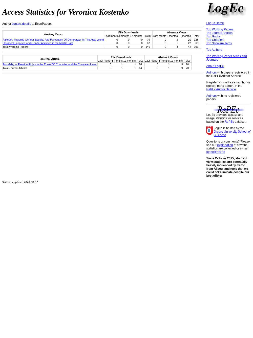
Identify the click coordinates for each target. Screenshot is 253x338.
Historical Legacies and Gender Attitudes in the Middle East (38, 43)
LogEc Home (215, 23)
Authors (211, 72)
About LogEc (215, 66)
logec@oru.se (215, 152)
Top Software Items (219, 43)
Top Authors (214, 49)
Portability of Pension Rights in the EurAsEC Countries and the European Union (50, 64)
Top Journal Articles (219, 33)
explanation (225, 145)
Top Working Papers (219, 29)
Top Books (213, 36)
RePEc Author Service (221, 89)
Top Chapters (215, 40)
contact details (21, 23)
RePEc (229, 121)
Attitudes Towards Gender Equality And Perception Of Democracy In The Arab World (53, 39)
